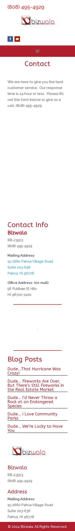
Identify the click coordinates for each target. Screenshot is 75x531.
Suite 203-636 (19, 267)
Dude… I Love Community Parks (33, 416)
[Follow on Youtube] (17, 39)
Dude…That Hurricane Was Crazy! (34, 371)
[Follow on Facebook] (10, 39)
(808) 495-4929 (26, 7)
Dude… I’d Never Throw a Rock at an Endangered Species (32, 401)
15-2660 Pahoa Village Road (30, 261)
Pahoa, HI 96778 (21, 273)
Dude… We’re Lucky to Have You (35, 428)
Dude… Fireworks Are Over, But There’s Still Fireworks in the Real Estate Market (36, 385)
